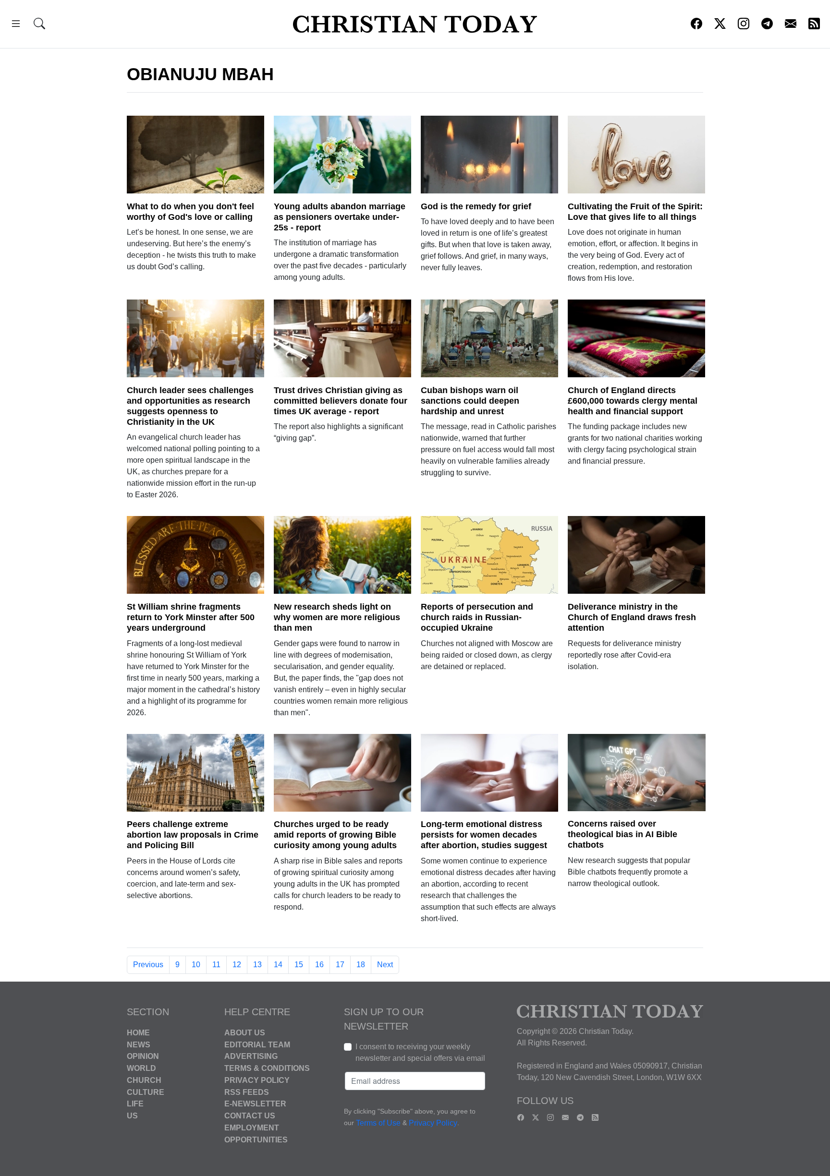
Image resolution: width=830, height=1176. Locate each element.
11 (216, 964)
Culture (145, 1092)
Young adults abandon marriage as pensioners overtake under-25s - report (339, 217)
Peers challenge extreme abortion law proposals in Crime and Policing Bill (192, 834)
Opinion (143, 1056)
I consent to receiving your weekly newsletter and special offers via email (420, 1052)
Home (138, 1033)
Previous (148, 964)
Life (135, 1104)
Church (144, 1080)
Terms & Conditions (267, 1068)
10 (196, 964)
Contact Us (249, 1116)
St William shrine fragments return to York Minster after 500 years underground (191, 617)
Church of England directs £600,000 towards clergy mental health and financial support (632, 400)
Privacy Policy (257, 1080)
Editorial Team (257, 1044)
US (132, 1116)
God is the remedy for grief (476, 206)
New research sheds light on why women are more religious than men (337, 617)
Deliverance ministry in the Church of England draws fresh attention (632, 617)
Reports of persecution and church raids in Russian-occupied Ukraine (477, 617)
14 (278, 964)
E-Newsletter (255, 1104)
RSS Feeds (246, 1092)
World (141, 1068)
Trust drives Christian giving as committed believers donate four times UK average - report (340, 400)
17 (340, 964)
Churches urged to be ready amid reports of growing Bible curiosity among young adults (335, 834)
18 (360, 964)
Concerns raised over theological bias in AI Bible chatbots (622, 834)
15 (298, 964)
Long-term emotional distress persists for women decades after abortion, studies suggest (484, 834)
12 (236, 964)
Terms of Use (378, 1123)
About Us (244, 1033)
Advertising (251, 1056)
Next (385, 964)
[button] (16, 25)
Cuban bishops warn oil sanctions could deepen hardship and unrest (470, 400)
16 (319, 964)
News (138, 1044)
